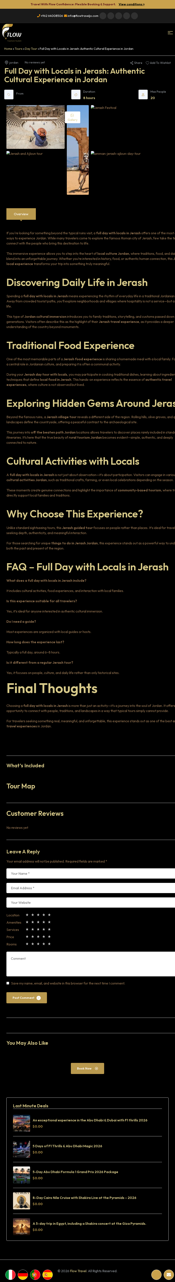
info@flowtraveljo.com (82, 16)
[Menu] (170, 32)
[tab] (21, 214)
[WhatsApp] (156, 1275)
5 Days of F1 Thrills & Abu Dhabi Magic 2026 (67, 1146)
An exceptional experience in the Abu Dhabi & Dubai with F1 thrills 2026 (90, 1120)
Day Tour (31, 49)
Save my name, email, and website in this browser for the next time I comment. (68, 983)
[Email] (169, 1275)
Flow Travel (78, 1271)
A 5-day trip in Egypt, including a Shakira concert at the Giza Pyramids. (89, 1223)
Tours (18, 49)
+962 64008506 (51, 16)
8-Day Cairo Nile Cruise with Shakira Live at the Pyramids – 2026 (84, 1198)
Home (8, 49)
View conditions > (132, 4)
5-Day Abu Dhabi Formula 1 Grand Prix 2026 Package (75, 1172)
